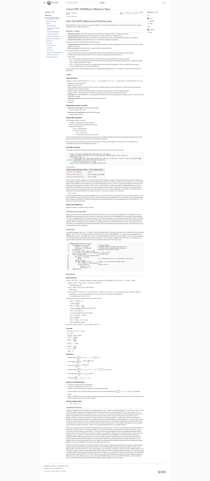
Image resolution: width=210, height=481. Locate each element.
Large (150, 23)
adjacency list (78, 174)
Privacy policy (47, 471)
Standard (151, 21)
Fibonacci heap (71, 176)
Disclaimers (63, 471)
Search (102, 2)
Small (150, 18)
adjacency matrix (71, 172)
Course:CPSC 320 (72, 16)
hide (53, 12)
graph (87, 180)
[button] (44, 2)
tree (135, 181)
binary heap (70, 174)
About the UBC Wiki (55, 471)
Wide (150, 32)
